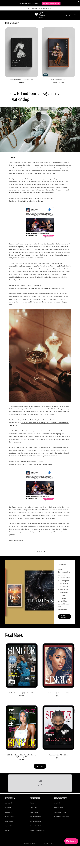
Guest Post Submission (61, 817)
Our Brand (8, 803)
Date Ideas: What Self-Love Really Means (37, 198)
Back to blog (41, 551)
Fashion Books (59, 807)
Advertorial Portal (60, 812)
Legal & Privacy (10, 826)
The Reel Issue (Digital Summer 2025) (58, 693)
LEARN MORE (63, 616)
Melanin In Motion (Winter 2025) (58, 755)
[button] (4, 15)
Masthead (8, 807)
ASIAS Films (33, 807)
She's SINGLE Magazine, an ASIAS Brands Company (42, 843)
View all (40, 766)
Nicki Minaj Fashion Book (58, 80)
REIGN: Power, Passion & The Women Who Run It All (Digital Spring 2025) (21, 756)
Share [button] (13, 157)
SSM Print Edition (35, 817)
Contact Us (8, 812)
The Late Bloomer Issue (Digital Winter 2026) (21, 693)
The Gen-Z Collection (36, 826)
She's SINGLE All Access (37, 830)
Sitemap (7, 830)
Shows (32, 803)
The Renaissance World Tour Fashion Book (21, 80)
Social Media (34, 812)
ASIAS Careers (9, 821)
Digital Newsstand (35, 821)
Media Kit (57, 803)
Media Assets (9, 817)
